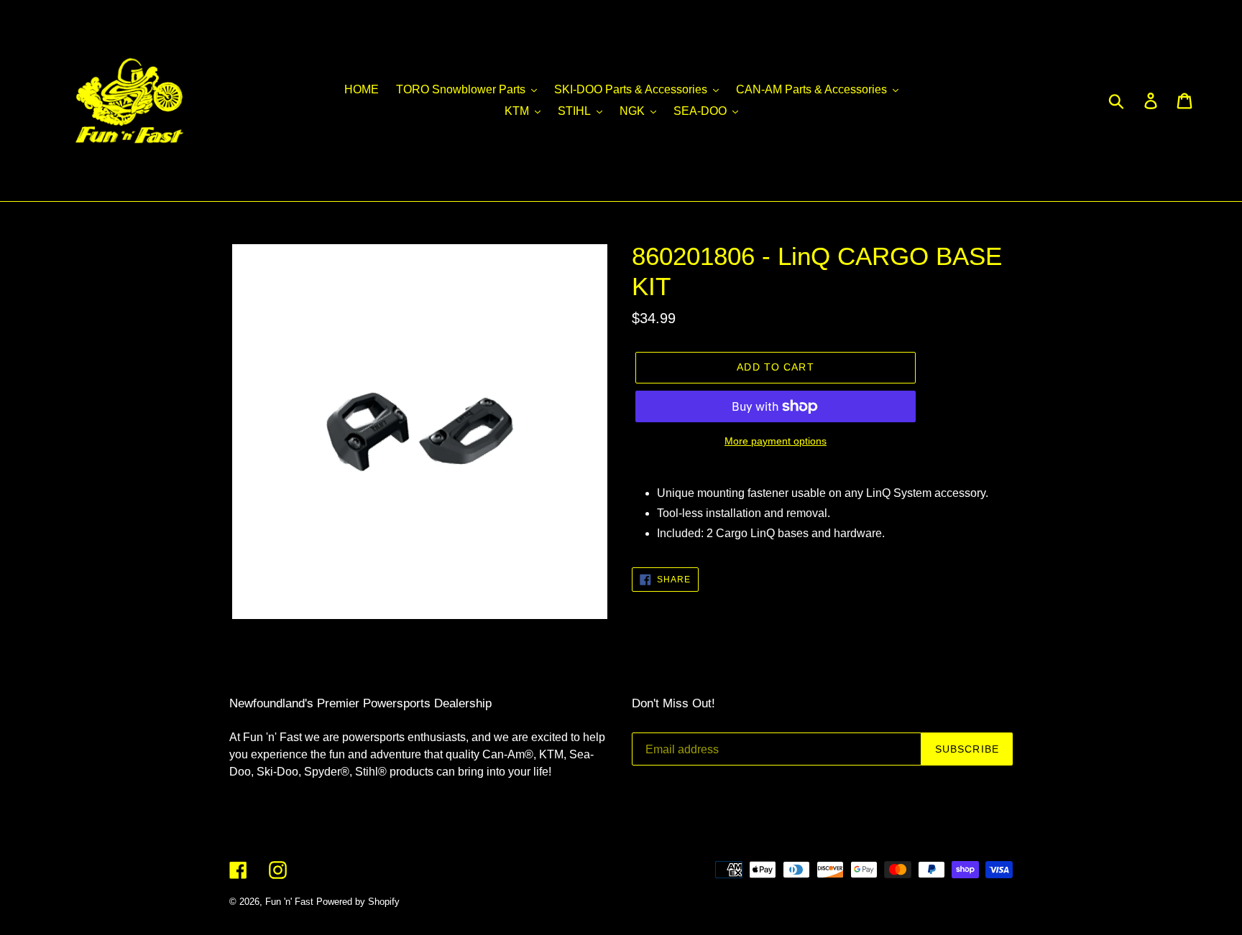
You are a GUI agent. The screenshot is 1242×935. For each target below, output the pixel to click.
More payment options (775, 441)
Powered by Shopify (358, 901)
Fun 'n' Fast (289, 901)
